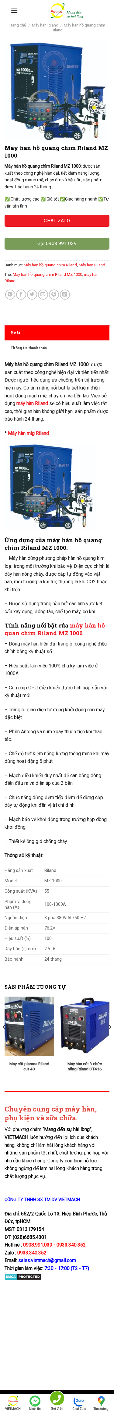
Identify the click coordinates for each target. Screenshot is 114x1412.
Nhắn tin (35, 1408)
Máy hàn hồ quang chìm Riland (50, 265)
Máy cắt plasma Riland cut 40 (29, 1066)
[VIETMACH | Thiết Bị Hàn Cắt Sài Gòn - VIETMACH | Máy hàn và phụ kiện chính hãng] (67, 10)
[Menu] (14, 11)
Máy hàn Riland (45, 25)
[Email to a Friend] (43, 295)
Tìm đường (101, 1408)
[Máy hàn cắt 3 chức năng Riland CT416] (84, 1026)
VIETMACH (13, 1408)
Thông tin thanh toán (29, 348)
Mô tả (15, 332)
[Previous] (4, 1039)
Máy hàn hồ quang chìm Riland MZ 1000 (47, 274)
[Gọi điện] (57, 1399)
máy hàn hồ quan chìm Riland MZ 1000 (55, 629)
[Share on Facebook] (21, 295)
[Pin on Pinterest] (54, 295)
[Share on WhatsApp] (10, 295)
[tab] (57, 332)
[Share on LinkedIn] (65, 295)
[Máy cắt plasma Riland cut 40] (29, 1026)
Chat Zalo (79, 1408)
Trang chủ (17, 25)
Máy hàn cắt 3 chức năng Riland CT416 (84, 1066)
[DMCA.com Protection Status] (23, 1276)
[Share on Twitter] (32, 295)
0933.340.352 (32, 1253)
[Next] (110, 1039)
